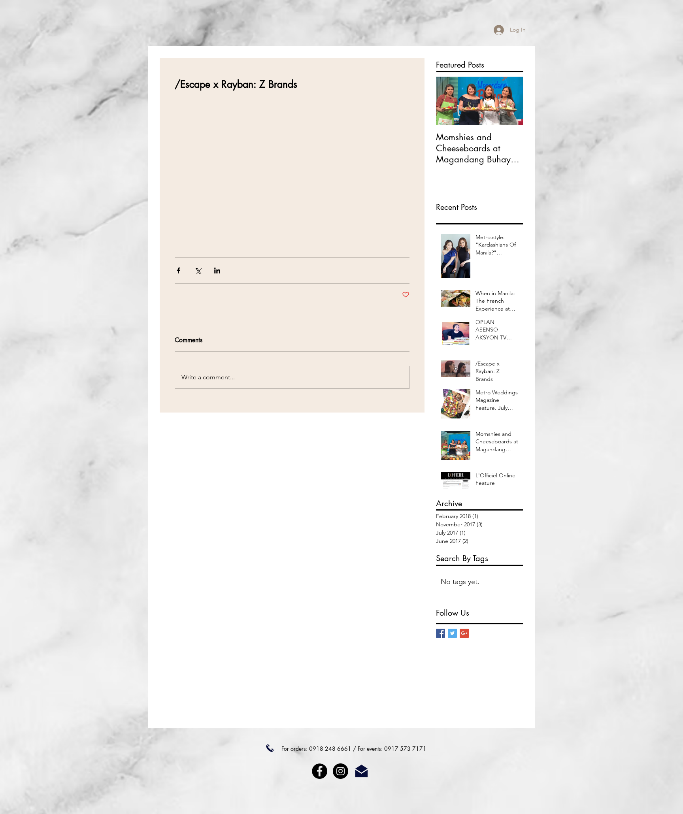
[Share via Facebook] (178, 270)
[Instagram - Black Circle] (340, 771)
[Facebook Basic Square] (440, 633)
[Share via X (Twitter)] (198, 270)
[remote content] (292, 170)
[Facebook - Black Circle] (319, 771)
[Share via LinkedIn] (217, 270)
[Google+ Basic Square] (464, 633)
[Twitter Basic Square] (452, 633)
